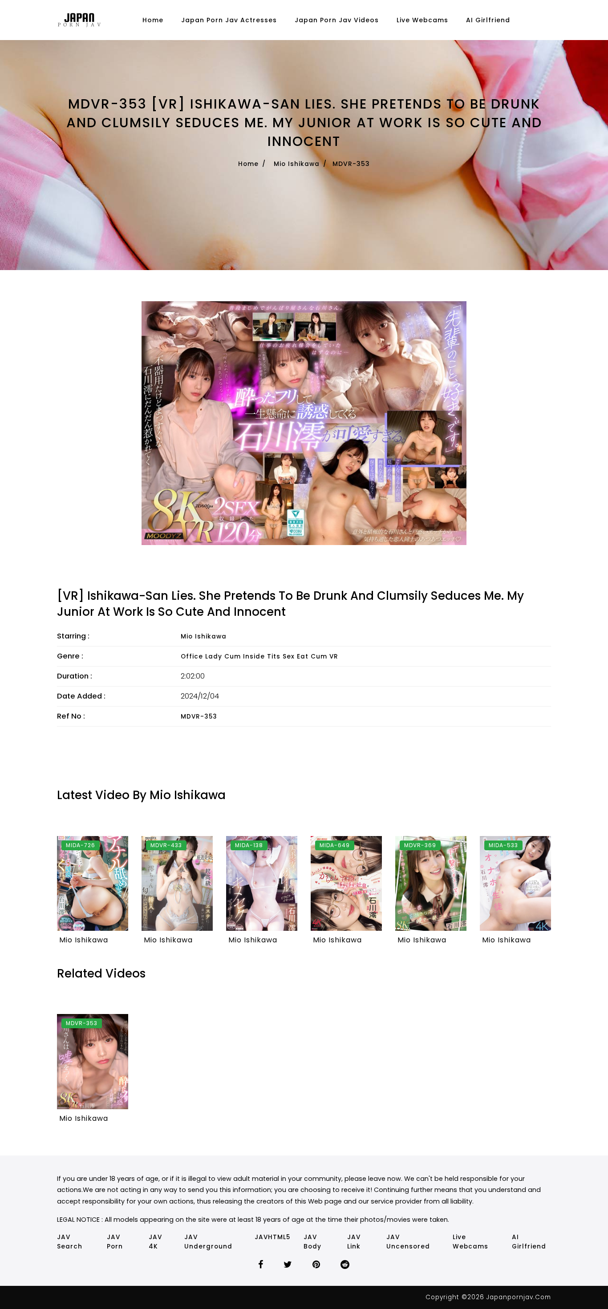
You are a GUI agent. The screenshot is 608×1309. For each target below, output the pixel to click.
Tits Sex (281, 656)
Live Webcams (422, 20)
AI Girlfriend (488, 20)
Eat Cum (312, 656)
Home (248, 164)
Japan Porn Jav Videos (337, 20)
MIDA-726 (80, 845)
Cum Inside (244, 656)
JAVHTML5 (272, 1237)
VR (333, 656)
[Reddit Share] (345, 1265)
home (152, 20)
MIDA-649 (335, 845)
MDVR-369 (420, 845)
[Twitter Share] (288, 1265)
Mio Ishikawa (297, 164)
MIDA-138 (249, 845)
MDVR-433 (166, 845)
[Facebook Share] (260, 1265)
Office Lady (201, 656)
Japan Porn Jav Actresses (229, 20)
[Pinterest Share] (316, 1265)
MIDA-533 (503, 845)
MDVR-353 (199, 716)
